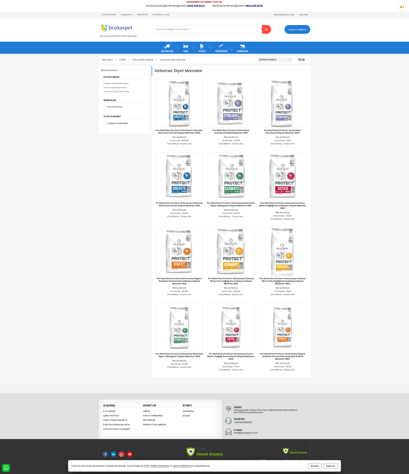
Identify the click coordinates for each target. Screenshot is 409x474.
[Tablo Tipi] (303, 60)
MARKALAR (142, 14)
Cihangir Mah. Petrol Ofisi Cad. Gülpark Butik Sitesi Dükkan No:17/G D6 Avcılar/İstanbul (265, 411)
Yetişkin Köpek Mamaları (116, 83)
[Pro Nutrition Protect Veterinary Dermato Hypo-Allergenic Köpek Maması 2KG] (231, 176)
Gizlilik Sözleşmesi (159, 465)
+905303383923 (243, 422)
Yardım (146, 411)
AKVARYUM (167, 51)
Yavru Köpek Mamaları (115, 87)
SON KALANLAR (108, 14)
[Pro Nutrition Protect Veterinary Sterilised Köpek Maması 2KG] (231, 103)
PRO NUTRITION (115, 106)
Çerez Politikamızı (182, 465)
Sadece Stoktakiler (118, 123)
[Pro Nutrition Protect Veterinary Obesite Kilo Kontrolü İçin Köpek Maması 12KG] (179, 103)
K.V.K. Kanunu (109, 411)
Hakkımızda (188, 411)
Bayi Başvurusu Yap (284, 14)
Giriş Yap (303, 14)
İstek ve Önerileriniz (153, 415)
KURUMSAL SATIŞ (161, 14)
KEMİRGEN (242, 51)
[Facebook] (105, 454)
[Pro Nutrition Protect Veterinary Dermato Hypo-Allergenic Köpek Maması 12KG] (179, 327)
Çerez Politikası (111, 415)
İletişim (186, 415)
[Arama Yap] (266, 29)
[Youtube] (130, 454)
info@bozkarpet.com (246, 432)
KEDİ (185, 51)
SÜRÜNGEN (221, 51)
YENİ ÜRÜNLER (149, 420)
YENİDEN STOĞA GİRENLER (154, 424)
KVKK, (147, 465)
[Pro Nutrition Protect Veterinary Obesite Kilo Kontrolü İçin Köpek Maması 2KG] (179, 176)
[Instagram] (122, 454)
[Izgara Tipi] (299, 60)
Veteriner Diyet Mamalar (117, 91)
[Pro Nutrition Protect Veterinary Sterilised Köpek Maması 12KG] (282, 103)
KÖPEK (202, 51)
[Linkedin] (113, 454)
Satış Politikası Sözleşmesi (116, 429)
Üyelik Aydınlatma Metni (115, 420)
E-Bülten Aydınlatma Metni (116, 424)
